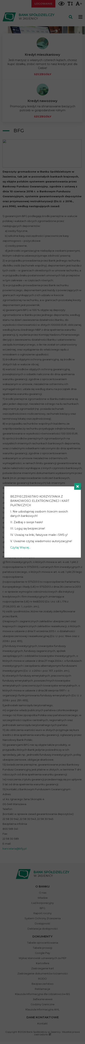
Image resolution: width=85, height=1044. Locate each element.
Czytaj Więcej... (20, 547)
